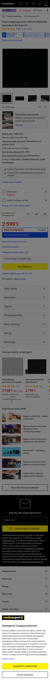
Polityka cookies (8, 659)
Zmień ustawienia (25, 674)
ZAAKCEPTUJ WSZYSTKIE (25, 666)
